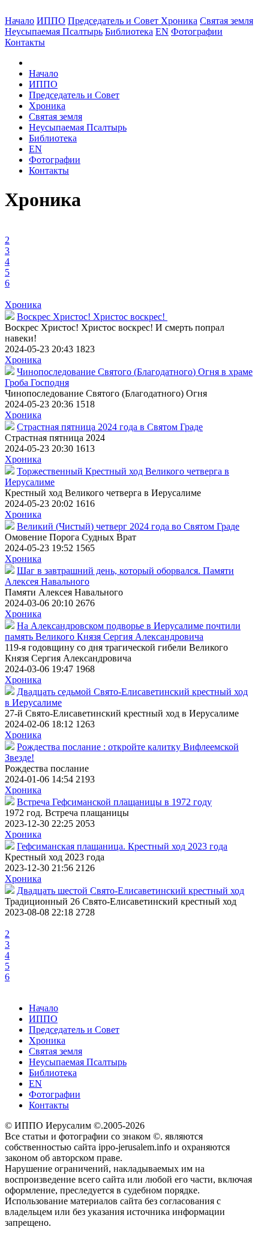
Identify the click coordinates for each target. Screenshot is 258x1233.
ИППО (51, 21)
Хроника (179, 21)
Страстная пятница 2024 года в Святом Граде (110, 427)
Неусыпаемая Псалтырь (54, 31)
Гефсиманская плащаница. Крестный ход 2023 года (122, 846)
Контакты (49, 170)
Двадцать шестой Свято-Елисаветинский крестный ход (130, 891)
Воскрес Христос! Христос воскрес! (92, 317)
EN (162, 31)
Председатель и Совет (114, 21)
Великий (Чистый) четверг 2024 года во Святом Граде (128, 526)
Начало (19, 21)
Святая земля (226, 21)
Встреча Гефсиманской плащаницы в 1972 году (114, 802)
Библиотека (129, 31)
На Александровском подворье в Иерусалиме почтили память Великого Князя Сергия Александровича (123, 631)
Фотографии (54, 160)
